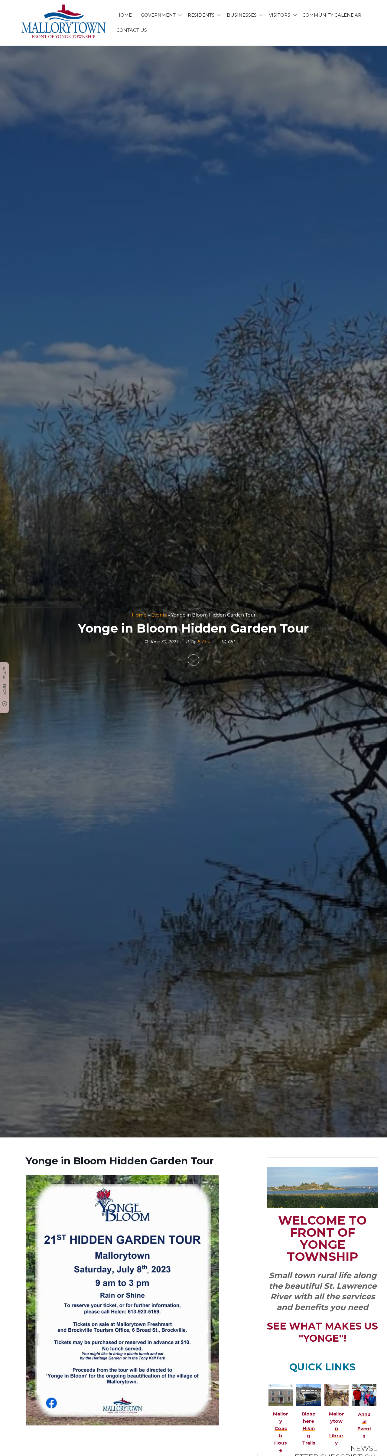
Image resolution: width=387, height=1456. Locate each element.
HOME (124, 15)
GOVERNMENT (158, 15)
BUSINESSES (242, 15)
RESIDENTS (201, 15)
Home (139, 615)
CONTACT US (131, 30)
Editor (204, 641)
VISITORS (279, 15)
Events (159, 615)
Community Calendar (331, 15)
